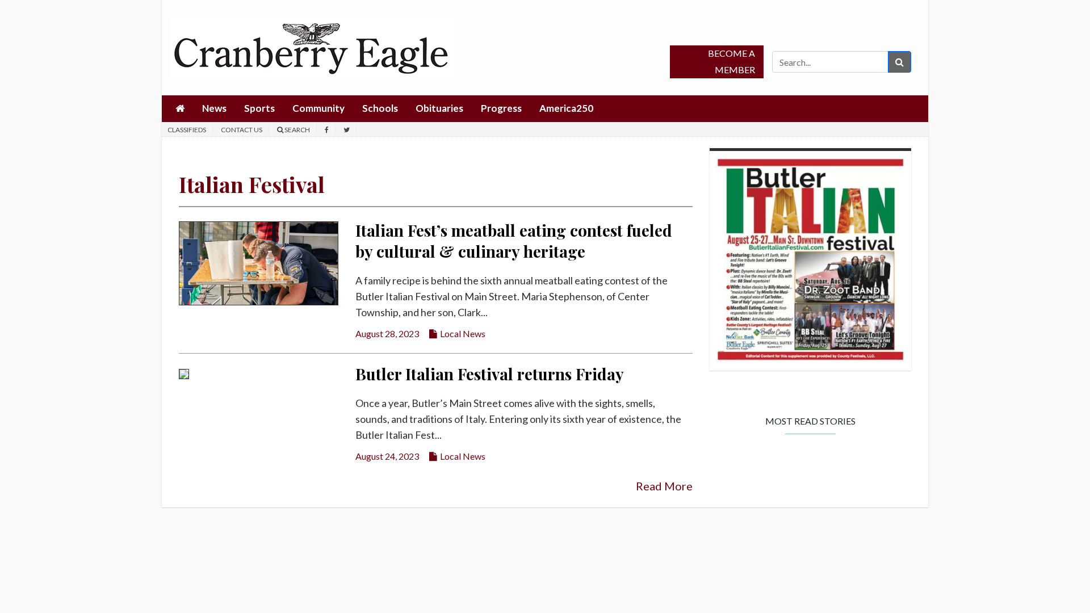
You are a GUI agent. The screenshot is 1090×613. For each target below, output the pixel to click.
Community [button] (318, 108)
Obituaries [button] (439, 108)
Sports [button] (259, 108)
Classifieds (186, 129)
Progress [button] (501, 108)
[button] (180, 108)
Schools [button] (380, 108)
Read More (664, 486)
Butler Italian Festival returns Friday (489, 373)
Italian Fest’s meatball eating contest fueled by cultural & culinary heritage (513, 241)
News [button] (214, 108)
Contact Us (241, 129)
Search (296, 129)
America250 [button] (566, 108)
